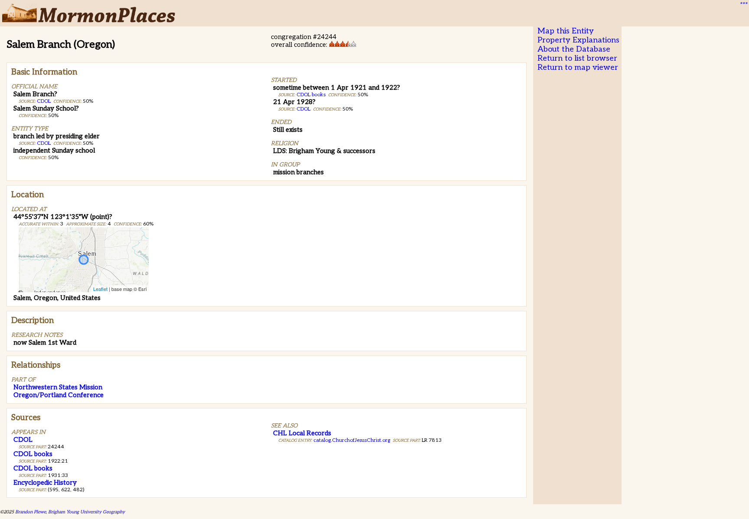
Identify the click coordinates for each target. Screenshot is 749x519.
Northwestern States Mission (57, 387)
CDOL (44, 101)
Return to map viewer (577, 67)
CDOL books (311, 94)
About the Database (573, 49)
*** (743, 5)
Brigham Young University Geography (86, 512)
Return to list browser (577, 58)
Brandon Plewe (30, 512)
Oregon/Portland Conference (58, 395)
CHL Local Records (302, 433)
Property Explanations (578, 40)
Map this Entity (565, 31)
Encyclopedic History (45, 482)
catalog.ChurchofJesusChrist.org (351, 440)
